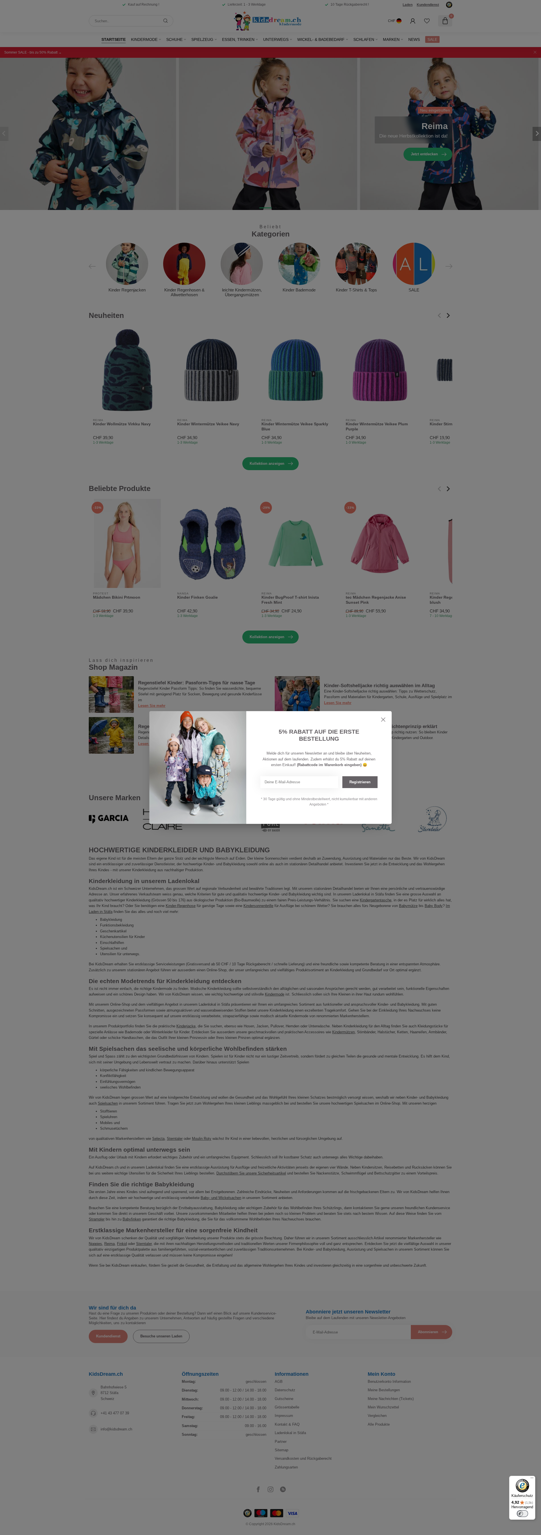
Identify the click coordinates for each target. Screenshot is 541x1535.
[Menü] (532, 1479)
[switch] (522, 1513)
